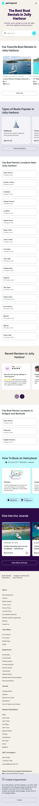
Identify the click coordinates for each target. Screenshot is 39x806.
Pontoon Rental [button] (7, 668)
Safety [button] (4, 644)
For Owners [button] (5, 638)
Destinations (6, 701)
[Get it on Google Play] (26, 500)
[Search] (34, 33)
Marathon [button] (5, 747)
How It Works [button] (6, 634)
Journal (5, 686)
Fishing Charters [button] (7, 661)
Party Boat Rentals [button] (8, 681)
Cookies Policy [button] (7, 611)
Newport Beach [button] (7, 731)
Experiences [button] (7, 650)
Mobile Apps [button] (6, 641)
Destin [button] (4, 744)
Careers (4, 598)
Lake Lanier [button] (5, 718)
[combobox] (16, 33)
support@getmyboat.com (10, 764)
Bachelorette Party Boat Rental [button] (11, 677)
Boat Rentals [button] (6, 655)
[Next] (22, 396)
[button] (17, 65)
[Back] (17, 396)
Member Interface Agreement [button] (11, 617)
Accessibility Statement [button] (9, 614)
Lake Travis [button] (5, 727)
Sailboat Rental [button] (7, 674)
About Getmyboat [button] (7, 595)
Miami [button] (4, 714)
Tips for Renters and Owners (11, 704)
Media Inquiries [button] (7, 601)
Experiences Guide (8, 697)
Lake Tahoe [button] (6, 721)
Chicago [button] (4, 734)
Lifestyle (4, 694)
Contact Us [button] (5, 624)
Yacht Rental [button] (6, 671)
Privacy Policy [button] (10, 793)
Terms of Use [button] (19, 787)
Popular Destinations (10, 709)
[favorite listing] (30, 76)
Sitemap (4, 621)
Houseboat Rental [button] (7, 664)
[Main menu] (36, 3)
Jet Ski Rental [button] (6, 658)
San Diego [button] (5, 724)
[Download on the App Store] (12, 500)
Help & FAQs (6, 757)
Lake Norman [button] (6, 737)
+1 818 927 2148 (7, 761)
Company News (7, 691)
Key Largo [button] (5, 740)
